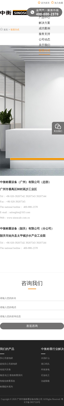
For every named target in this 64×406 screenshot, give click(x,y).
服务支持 (44, 33)
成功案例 (44, 28)
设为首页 (45, 3)
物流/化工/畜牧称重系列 (11, 375)
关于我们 (44, 44)
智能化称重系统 (7, 381)
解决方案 (44, 22)
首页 (41, 11)
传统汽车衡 (5, 369)
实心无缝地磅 (6, 358)
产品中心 (44, 17)
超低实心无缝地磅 (8, 364)
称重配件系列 (6, 386)
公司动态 (44, 39)
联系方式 (44, 50)
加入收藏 (58, 3)
